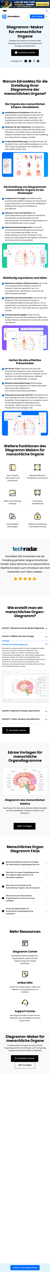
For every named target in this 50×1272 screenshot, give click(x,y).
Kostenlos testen (26, 52)
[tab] (25, 628)
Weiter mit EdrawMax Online (25, 1268)
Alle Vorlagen (25, 1065)
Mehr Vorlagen (24, 826)
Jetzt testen (37, 16)
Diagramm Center (25, 951)
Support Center (25, 1011)
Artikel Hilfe (25, 983)
